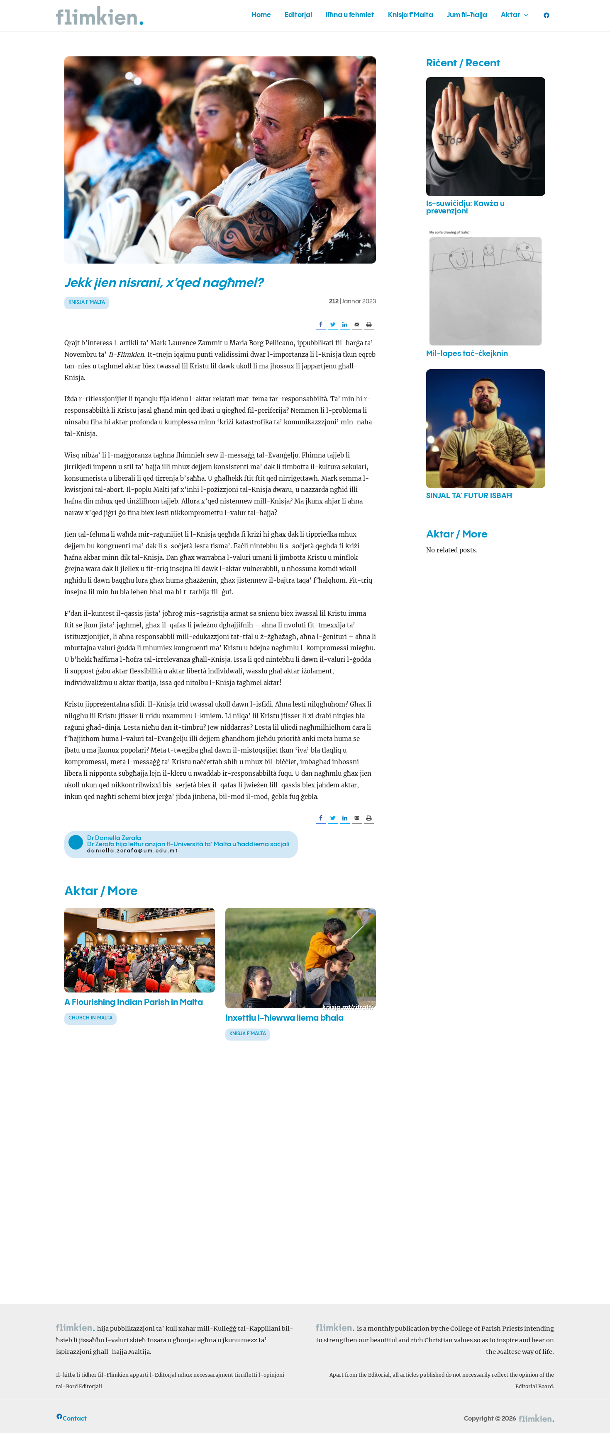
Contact (75, 1419)
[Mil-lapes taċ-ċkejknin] (485, 286)
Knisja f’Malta (86, 302)
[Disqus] (220, 1171)
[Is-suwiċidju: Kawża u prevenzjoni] (485, 136)
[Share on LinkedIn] (345, 325)
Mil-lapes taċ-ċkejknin (467, 354)
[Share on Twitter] (333, 325)
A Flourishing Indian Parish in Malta (133, 1002)
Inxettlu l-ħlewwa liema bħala (284, 1018)
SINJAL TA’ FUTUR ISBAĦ (469, 496)
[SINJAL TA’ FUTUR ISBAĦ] (485, 428)
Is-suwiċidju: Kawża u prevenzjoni (465, 207)
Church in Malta (90, 1018)
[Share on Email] (357, 325)
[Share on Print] (369, 325)
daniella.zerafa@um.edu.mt (132, 851)
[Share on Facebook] (321, 325)
